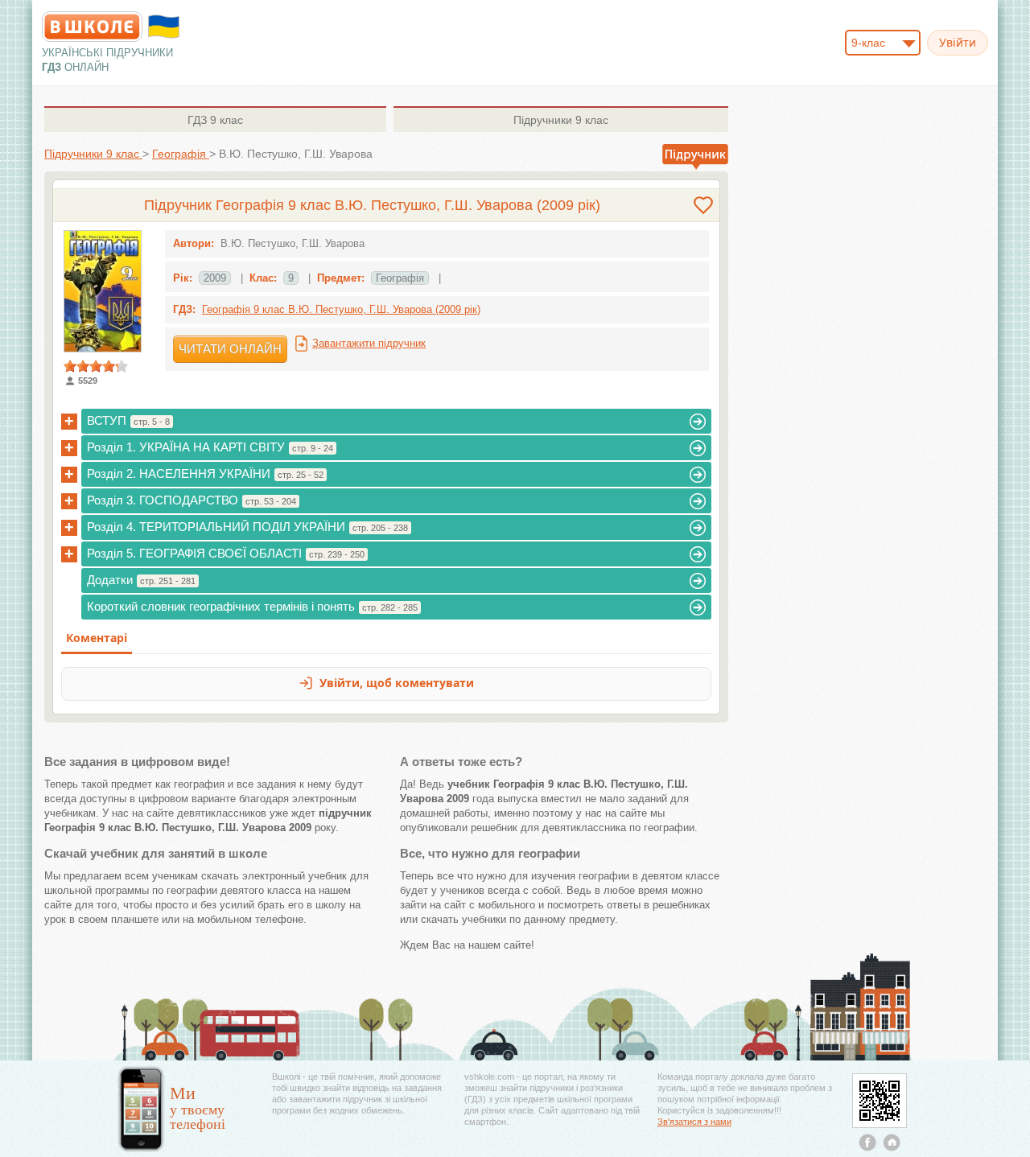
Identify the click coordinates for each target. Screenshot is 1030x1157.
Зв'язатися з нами (694, 1121)
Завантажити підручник (369, 343)
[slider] (96, 366)
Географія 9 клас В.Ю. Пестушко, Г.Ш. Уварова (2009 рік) (341, 309)
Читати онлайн (230, 349)
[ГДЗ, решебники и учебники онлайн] (92, 26)
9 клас (215, 119)
